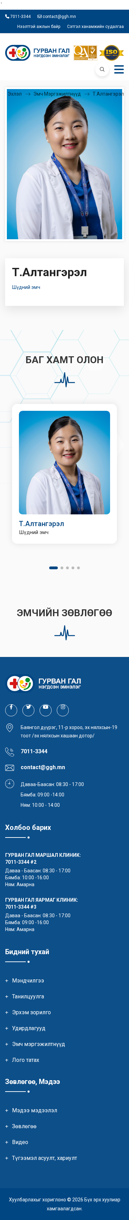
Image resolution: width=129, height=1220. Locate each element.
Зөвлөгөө (24, 1126)
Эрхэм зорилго (31, 1012)
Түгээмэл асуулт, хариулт (44, 1158)
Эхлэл (15, 94)
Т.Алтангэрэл (108, 94)
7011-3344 (20, 16)
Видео (20, 1142)
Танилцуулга (28, 996)
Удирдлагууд (28, 1028)
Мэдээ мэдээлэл (34, 1110)
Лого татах (25, 1060)
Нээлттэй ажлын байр (38, 26)
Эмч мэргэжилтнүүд (57, 94)
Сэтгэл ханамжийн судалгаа (95, 26)
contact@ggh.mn (59, 16)
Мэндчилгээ (28, 980)
